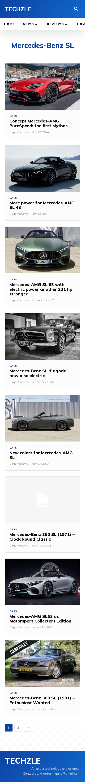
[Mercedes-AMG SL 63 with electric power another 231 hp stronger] (42, 250)
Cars (13, 116)
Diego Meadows (18, 132)
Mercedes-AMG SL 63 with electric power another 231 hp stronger (40, 289)
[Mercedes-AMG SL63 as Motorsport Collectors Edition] (42, 582)
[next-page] (28, 728)
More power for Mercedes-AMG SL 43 (42, 205)
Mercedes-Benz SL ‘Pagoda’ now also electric (38, 373)
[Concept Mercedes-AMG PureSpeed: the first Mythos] (42, 86)
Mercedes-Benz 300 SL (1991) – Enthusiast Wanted (42, 700)
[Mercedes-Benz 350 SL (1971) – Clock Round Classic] (42, 500)
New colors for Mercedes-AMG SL (41, 455)
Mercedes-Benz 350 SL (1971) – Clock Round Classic (42, 537)
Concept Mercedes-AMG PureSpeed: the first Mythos (38, 123)
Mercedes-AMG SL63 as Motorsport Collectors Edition (40, 619)
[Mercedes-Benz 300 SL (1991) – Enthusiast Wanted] (42, 663)
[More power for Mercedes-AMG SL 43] (42, 168)
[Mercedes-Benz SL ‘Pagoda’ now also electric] (42, 336)
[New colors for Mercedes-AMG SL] (42, 418)
